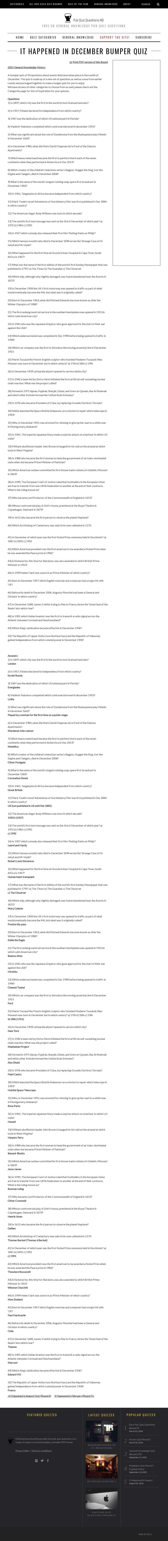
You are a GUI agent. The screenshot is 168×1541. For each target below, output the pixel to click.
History (41, 67)
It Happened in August (141, 1480)
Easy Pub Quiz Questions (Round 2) (101, 1513)
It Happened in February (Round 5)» (74, 1395)
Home (20, 37)
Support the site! (115, 37)
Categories (17, 4)
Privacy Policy (22, 1450)
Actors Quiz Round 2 (101, 1481)
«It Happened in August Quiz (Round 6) (29, 1395)
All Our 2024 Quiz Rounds (46, 4)
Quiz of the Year (78, 4)
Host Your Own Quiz (22, 12)
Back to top (144, 1534)
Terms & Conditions (41, 1450)
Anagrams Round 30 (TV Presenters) (102, 1446)
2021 (11, 67)
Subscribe (144, 37)
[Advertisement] (136, 113)
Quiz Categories (43, 37)
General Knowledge (106, 4)
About (127, 4)
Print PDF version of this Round (90, 62)
